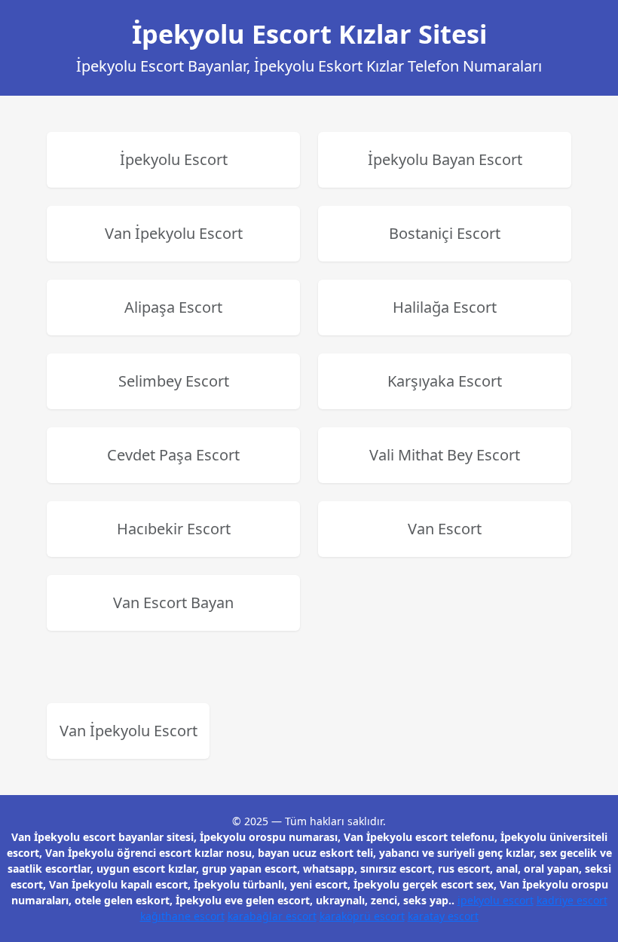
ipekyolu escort (495, 900)
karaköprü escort (362, 916)
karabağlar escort (272, 916)
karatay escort (443, 916)
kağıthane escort (182, 916)
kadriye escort (572, 900)
